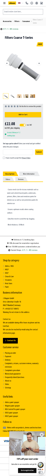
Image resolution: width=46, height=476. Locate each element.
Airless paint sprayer (12, 402)
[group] (23, 106)
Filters (17, 21)
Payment (8, 357)
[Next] (39, 63)
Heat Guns (8, 284)
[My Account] (36, 3)
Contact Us (11, 341)
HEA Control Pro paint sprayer (15, 409)
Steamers (8, 280)
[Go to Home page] (12, 3)
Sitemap (8, 388)
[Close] (42, 435)
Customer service (11, 347)
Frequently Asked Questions (14, 377)
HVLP (7, 270)
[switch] (40, 472)
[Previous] (7, 63)
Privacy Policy (26, 158)
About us (8, 381)
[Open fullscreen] (23, 65)
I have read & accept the (18, 158)
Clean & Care (9, 277)
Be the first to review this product (30, 106)
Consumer (26, 21)
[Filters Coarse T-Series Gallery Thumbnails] (23, 96)
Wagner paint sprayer (12, 406)
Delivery (7, 360)
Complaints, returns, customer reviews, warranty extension (22, 365)
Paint (7, 287)
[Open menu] (4, 3)
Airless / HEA (9, 266)
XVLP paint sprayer (11, 413)
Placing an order (10, 353)
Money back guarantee (13, 374)
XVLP (6, 273)
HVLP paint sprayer (11, 416)
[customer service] (31, 3)
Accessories (7, 21)
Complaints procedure (12, 370)
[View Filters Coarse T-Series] (6, 96)
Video (7, 384)
